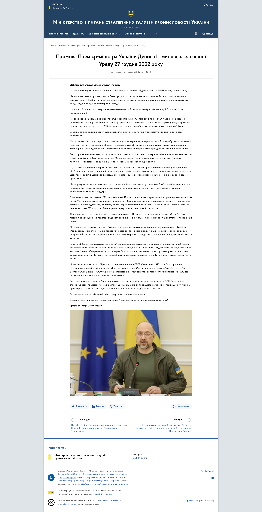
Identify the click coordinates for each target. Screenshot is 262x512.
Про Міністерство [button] (58, 34)
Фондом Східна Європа (69, 474)
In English (208, 5)
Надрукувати (183, 406)
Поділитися (81, 406)
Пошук (210, 34)
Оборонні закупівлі (135, 34)
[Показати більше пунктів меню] (156, 34)
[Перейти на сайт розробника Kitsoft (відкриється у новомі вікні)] (190, 501)
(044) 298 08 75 (140, 458)
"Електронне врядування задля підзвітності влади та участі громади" (89, 481)
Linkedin (100, 406)
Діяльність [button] (78, 34)
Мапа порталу (57, 447)
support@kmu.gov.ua (102, 494)
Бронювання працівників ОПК (104, 34)
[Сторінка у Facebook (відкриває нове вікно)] (195, 33)
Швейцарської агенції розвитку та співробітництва (104, 484)
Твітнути (117, 406)
